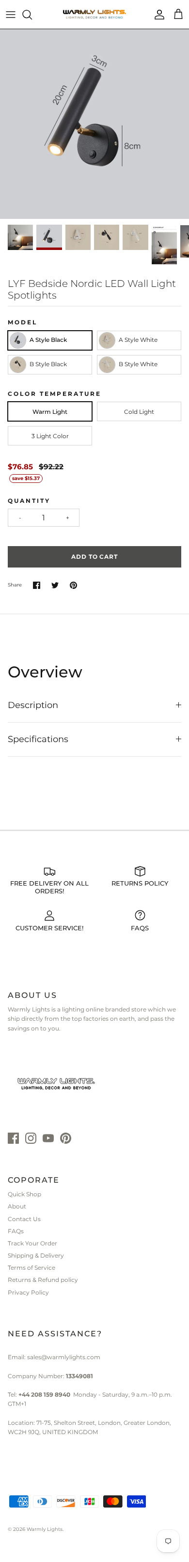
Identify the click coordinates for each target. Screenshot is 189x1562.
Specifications (38, 739)
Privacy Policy (28, 1292)
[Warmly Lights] (94, 14)
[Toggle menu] (10, 14)
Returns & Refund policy (43, 1279)
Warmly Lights (45, 1529)
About (17, 1206)
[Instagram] (30, 1138)
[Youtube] (48, 1138)
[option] (94, 124)
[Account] (157, 14)
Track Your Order (32, 1243)
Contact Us (24, 1219)
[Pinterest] (65, 1138)
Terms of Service (31, 1267)
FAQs (16, 1231)
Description (33, 705)
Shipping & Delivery (36, 1255)
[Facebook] (13, 1138)
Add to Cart (94, 556)
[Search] (32, 14)
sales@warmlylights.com (63, 1357)
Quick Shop (24, 1194)
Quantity (29, 500)
